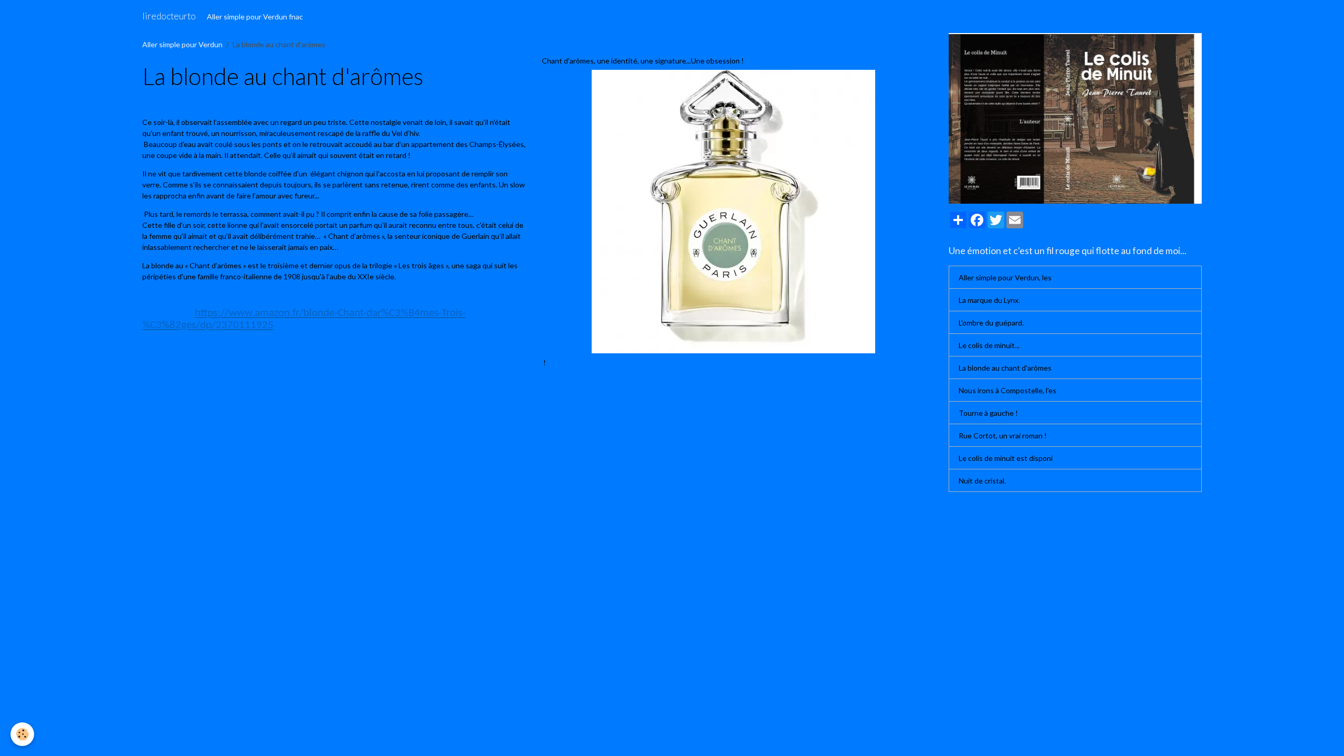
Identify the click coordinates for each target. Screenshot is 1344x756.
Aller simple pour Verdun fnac (255, 16)
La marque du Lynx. (989, 300)
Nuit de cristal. (982, 480)
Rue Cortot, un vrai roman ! (1003, 435)
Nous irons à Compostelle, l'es (1007, 390)
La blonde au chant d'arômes (1005, 367)
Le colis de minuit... (989, 345)
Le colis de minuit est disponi (1006, 458)
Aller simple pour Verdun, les (1005, 277)
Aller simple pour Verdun (182, 44)
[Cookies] (22, 734)
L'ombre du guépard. (991, 322)
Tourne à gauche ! (988, 412)
